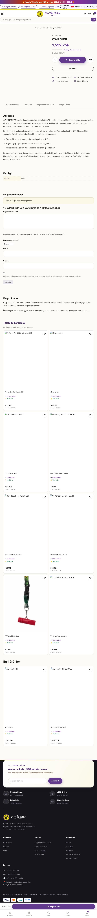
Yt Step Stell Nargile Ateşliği (14, 392)
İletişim (6, 846)
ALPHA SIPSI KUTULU (58, 727)
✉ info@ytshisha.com (11, 874)
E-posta (6, 261)
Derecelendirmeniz (11, 240)
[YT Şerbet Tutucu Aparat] (71, 604)
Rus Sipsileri (48, 28)
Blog (5, 850)
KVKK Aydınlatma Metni (47, 894)
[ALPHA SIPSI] (25, 695)
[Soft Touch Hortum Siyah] (25, 522)
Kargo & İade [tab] (64, 105)
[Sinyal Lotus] (71, 360)
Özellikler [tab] (28, 105)
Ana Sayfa (38, 28)
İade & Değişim (40, 850)
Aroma (68, 843)
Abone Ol (55, 781)
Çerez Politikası (62, 894)
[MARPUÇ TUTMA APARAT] (71, 441)
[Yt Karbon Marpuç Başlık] (71, 522)
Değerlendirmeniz (10, 212)
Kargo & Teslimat (41, 846)
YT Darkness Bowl (11, 473)
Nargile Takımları (72, 858)
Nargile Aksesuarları (73, 854)
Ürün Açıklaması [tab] (12, 105)
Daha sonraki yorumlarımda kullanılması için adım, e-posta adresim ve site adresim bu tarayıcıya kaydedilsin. (42, 276)
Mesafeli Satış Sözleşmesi (12, 894)
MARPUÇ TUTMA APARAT (59, 473)
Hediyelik (69, 850)
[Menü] (2, 14)
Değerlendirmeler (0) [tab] (45, 105)
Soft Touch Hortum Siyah (13, 555)
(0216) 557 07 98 (12, 870)
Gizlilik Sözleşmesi (30, 894)
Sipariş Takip (39, 854)
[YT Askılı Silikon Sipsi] (25, 604)
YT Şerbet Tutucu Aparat (58, 636)
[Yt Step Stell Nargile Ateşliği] (25, 360)
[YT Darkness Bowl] (25, 441)
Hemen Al (73, 68)
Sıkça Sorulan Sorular (43, 843)
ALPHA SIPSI (9, 727)
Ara (93, 20)
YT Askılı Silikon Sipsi (12, 636)
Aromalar (69, 846)
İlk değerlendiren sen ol (72, 50)
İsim (5, 249)
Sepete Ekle (74, 60)
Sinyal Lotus (54, 392)
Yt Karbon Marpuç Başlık (58, 555)
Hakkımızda (7, 843)
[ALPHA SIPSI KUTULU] (71, 695)
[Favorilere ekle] (90, 60)
